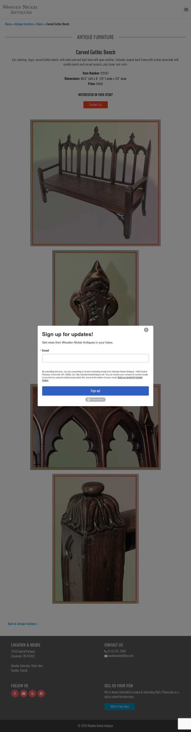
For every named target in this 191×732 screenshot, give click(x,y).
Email (45, 350)
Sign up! (95, 391)
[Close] (146, 330)
